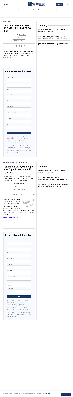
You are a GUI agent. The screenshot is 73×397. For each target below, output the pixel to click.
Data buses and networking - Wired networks (15, 162)
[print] (34, 46)
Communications (44, 14)
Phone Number (11, 95)
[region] (36, 394)
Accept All (66, 394)
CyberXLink (22, 35)
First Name (10, 77)
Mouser (22, 183)
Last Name (10, 83)
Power (35, 14)
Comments (10, 125)
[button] (4, 4)
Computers (20, 14)
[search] (7, 4)
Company (9, 100)
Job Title (10, 106)
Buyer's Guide (7, 21)
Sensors (53, 14)
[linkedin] (16, 46)
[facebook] (14, 46)
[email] (24, 46)
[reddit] (21, 46)
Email (9, 89)
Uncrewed (28, 14)
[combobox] (19, 121)
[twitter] (19, 46)
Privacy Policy (46, 393)
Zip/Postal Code (11, 112)
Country (9, 118)
